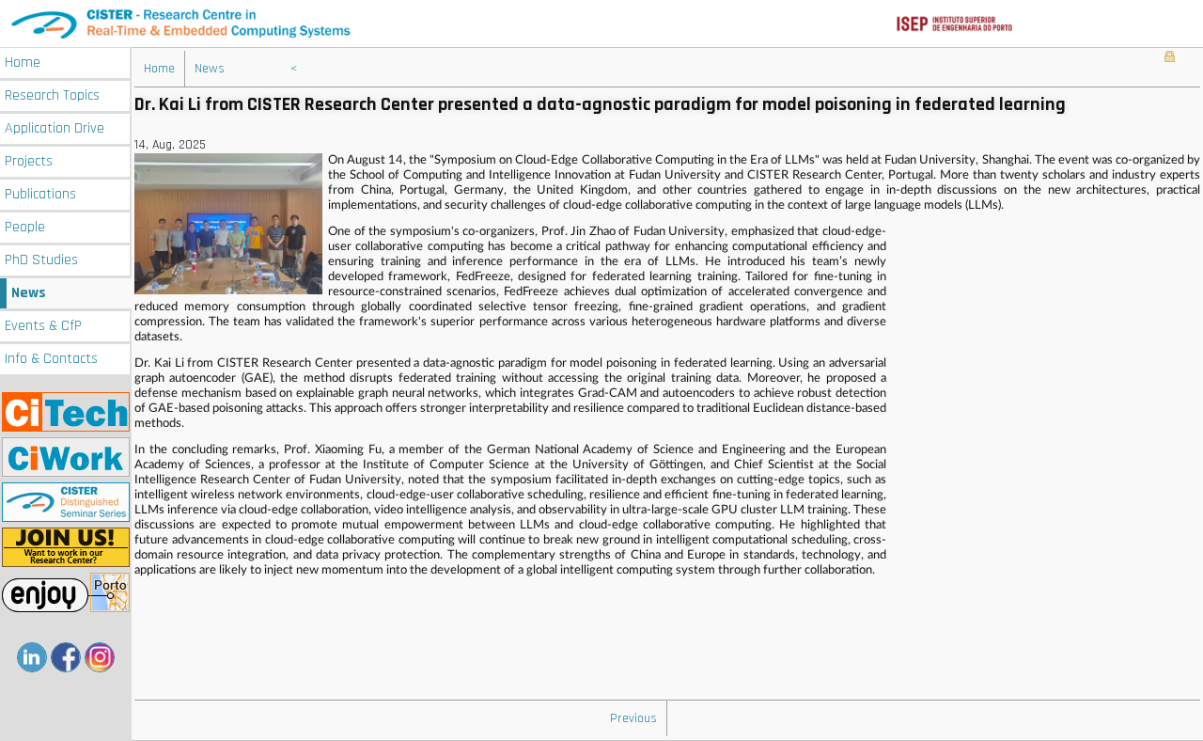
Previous (633, 718)
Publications (40, 194)
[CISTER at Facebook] (66, 657)
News (28, 293)
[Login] (1169, 58)
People (25, 227)
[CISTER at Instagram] (100, 657)
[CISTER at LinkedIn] (32, 657)
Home (22, 62)
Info (51, 359)
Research (52, 95)
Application (54, 128)
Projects (29, 161)
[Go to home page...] (601, 23)
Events (43, 326)
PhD (41, 260)
